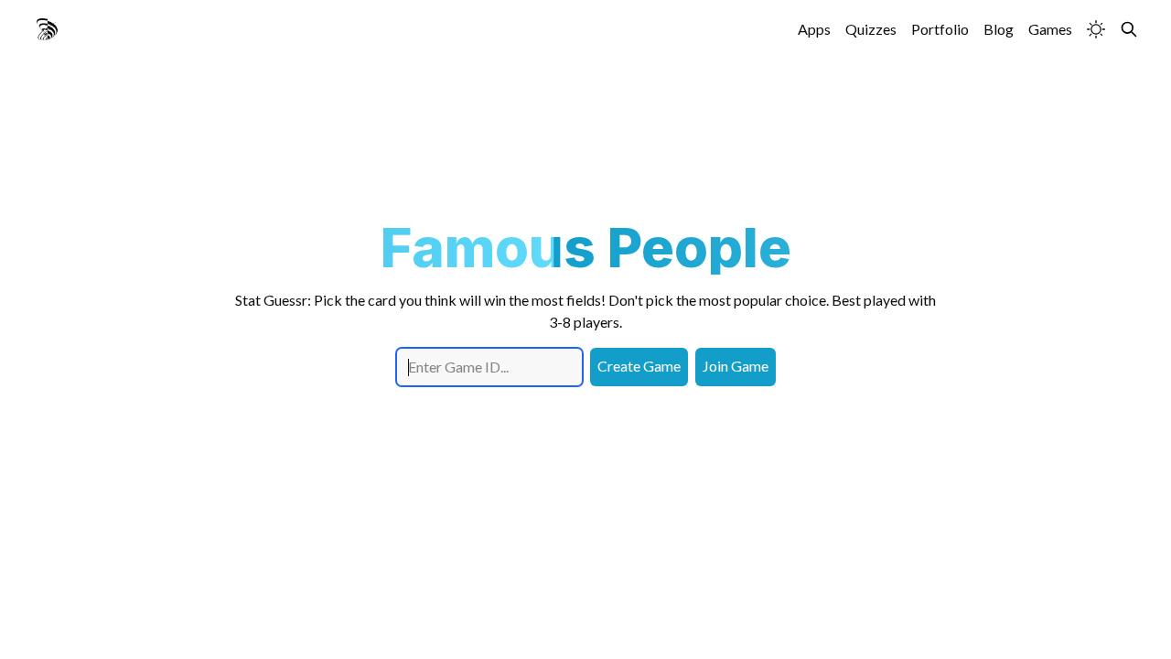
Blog (998, 29)
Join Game (735, 365)
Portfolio (940, 29)
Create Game (639, 365)
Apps (814, 29)
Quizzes (871, 29)
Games (1050, 29)
